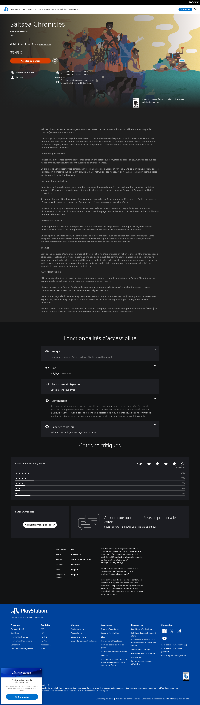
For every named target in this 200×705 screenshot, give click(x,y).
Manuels (105, 655)
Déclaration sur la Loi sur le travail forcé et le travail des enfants (143, 643)
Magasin (14, 9)
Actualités (61, 9)
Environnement (77, 629)
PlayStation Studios (19, 637)
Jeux (30, 9)
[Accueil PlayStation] (6, 9)
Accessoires (49, 9)
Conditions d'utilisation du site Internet (159, 699)
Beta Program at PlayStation (173, 655)
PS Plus (38, 9)
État (103, 637)
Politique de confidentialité (128, 699)
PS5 (23, 9)
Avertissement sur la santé (143, 653)
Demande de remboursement (114, 651)
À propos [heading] (15, 625)
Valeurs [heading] (75, 625)
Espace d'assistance (110, 629)
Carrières (15, 633)
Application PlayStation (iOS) (174, 645)
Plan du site (184, 699)
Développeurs (137, 657)
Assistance (73, 9)
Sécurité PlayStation (110, 633)
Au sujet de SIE (17, 629)
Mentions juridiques (104, 699)
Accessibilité (76, 633)
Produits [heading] (45, 625)
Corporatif (15, 645)
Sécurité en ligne (78, 637)
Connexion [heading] (167, 625)
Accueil (14, 617)
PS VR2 (44, 637)
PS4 (42, 633)
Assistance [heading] (106, 625)
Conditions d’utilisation (141, 629)
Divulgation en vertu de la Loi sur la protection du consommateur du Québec (114, 662)
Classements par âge (140, 649)
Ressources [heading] (137, 625)
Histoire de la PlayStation (22, 648)
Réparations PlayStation (111, 641)
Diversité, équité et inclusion (83, 641)
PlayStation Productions (21, 641)
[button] (74, 74)
